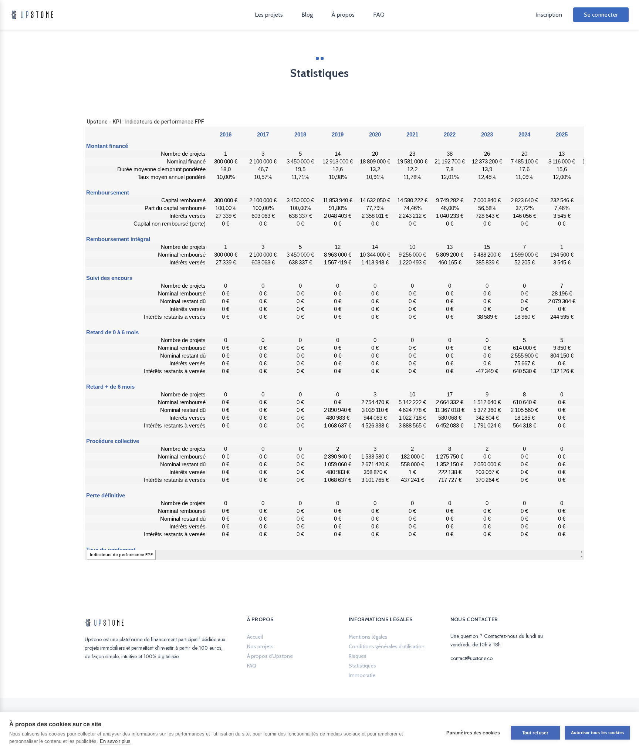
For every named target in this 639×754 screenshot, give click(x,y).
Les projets (269, 14)
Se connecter (601, 14)
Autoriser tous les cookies (597, 732)
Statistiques (362, 665)
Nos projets (260, 646)
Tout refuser (535, 733)
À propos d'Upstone (270, 656)
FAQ (379, 14)
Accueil (255, 636)
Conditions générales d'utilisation (387, 646)
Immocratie (362, 675)
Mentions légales (368, 636)
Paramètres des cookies (473, 733)
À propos (343, 14)
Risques (357, 656)
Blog (307, 14)
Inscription (549, 14)
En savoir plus (115, 741)
